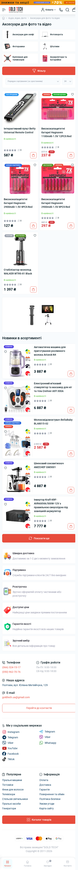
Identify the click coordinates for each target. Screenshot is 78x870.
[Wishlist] (35, 94)
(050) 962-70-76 (11, 671)
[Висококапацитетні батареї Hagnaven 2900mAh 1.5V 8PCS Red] (57, 179)
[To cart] (33, 155)
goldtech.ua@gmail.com (16, 697)
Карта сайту (46, 808)
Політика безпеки (49, 799)
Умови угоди (46, 803)
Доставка (45, 784)
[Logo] (16, 10)
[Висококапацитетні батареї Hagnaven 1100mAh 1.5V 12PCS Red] (57, 108)
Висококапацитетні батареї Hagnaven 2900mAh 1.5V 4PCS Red (18, 203)
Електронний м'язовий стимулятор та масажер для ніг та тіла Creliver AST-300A (53, 387)
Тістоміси (7, 784)
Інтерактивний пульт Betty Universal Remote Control (20, 130)
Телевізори (8, 794)
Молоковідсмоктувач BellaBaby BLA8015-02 (53, 421)
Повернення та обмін (51, 794)
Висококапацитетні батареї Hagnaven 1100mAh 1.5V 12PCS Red (56, 132)
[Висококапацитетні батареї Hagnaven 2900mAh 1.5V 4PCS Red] (20, 179)
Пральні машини (12, 780)
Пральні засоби (11, 803)
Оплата (43, 780)
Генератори (9, 808)
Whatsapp (50, 742)
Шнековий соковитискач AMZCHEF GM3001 (49, 465)
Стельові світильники (15, 799)
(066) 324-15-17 (11, 667)
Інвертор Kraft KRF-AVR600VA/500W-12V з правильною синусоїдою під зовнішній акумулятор (51, 505)
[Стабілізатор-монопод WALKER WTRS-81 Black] (20, 250)
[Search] (67, 10)
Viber (47, 737)
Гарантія (44, 789)
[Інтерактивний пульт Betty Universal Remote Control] (20, 108)
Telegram (50, 731)
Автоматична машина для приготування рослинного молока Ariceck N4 (50, 351)
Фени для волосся (13, 789)
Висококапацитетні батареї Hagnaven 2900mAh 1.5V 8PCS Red (55, 203)
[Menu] (4, 10)
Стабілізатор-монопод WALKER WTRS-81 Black (18, 271)
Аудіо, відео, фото (17, 18)
